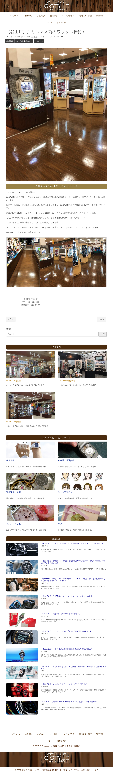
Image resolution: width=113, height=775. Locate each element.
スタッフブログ (45, 37)
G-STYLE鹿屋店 (13, 421)
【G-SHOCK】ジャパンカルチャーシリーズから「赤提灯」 (64, 684)
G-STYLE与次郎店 (66, 380)
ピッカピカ (39, 41)
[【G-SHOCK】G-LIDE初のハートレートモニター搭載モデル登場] (22, 602)
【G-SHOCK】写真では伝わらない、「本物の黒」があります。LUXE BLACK (72, 543)
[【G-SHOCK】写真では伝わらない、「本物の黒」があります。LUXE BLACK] (22, 549)
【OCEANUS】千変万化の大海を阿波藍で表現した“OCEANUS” (66, 649)
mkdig (56, 37)
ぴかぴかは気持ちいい (24, 41)
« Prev (11, 319)
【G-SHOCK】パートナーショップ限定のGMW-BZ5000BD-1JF (66, 631)
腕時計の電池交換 (66, 460)
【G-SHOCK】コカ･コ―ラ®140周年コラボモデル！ (62, 614)
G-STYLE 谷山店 (29, 37)
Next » (101, 319)
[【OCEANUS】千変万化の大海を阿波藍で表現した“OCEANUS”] (22, 655)
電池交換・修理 (13, 492)
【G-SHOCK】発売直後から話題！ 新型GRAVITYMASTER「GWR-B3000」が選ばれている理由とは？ (73, 562)
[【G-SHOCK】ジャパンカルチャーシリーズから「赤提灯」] (22, 690)
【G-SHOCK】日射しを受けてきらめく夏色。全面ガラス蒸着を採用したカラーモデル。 (73, 668)
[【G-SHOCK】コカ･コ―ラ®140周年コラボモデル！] (22, 620)
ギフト (61, 524)
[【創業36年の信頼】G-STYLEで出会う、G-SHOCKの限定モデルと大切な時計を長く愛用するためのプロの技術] (22, 584)
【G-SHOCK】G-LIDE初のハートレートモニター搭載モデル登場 (66, 596)
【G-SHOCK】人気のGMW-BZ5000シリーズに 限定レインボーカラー (69, 702)
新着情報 (10, 460)
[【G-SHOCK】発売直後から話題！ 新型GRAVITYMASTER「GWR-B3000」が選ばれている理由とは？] (22, 567)
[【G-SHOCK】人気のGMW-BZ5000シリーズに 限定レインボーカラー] (22, 708)
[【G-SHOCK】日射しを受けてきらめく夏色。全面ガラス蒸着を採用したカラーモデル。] (22, 672)
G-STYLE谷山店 (13, 380)
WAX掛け (9, 41)
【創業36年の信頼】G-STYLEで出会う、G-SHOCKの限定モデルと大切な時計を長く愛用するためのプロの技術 (73, 580)
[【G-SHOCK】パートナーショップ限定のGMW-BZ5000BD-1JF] (22, 637)
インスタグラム (13, 524)
